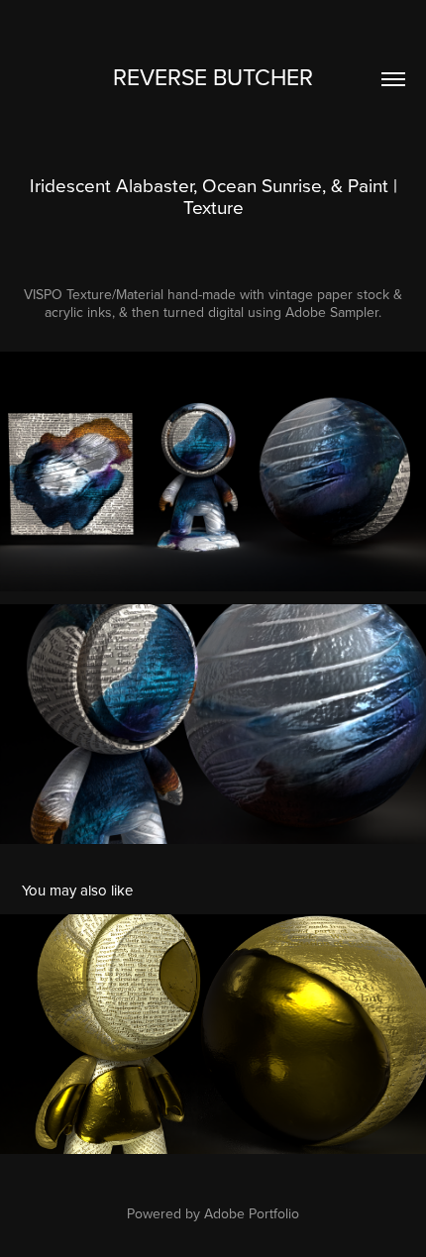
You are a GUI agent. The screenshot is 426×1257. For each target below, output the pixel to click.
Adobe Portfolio (251, 1213)
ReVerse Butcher (213, 76)
